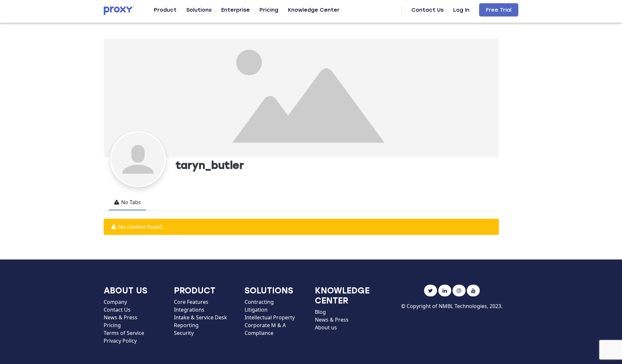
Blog (320, 311)
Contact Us (427, 9)
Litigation (256, 309)
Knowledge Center (314, 9)
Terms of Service (124, 332)
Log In (461, 9)
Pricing (268, 9)
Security (184, 332)
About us (326, 327)
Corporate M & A (265, 325)
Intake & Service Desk (200, 317)
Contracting (259, 301)
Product (165, 9)
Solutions (199, 9)
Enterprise (235, 9)
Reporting (186, 325)
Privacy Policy (120, 340)
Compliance (259, 332)
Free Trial (499, 9)
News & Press (120, 317)
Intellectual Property (270, 317)
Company (115, 301)
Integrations (189, 309)
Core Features (191, 301)
